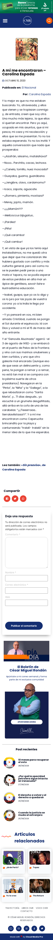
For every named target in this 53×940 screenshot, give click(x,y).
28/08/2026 (23, 765)
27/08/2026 (23, 784)
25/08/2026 (23, 818)
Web (7, 597)
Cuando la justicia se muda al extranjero (31, 814)
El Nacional (29, 87)
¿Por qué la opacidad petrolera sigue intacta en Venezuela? (33, 779)
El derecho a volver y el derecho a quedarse (32, 796)
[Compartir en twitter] (15, 498)
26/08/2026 (23, 801)
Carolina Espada (39, 94)
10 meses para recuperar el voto (33, 761)
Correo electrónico (16, 585)
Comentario (12, 534)
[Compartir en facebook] (7, 498)
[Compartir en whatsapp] (23, 498)
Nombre (10, 572)
